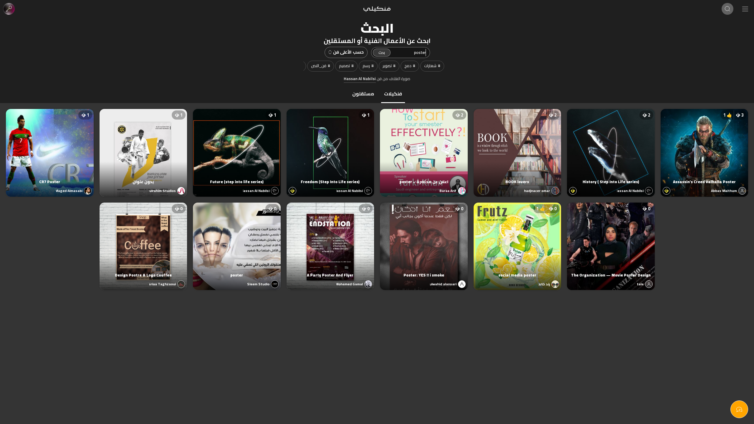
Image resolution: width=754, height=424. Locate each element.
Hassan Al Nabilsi (360, 78)
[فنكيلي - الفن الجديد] (377, 9)
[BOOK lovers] (517, 147)
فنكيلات (393, 93)
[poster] (237, 241)
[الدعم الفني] (739, 409)
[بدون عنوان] (143, 147)
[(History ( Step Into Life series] (611, 147)
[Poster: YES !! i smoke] (424, 241)
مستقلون (363, 93)
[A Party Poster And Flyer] (330, 241)
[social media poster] (517, 241)
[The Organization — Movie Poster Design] (611, 241)
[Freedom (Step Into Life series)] (330, 147)
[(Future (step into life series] (237, 147)
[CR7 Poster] (50, 147)
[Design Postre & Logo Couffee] (143, 241)
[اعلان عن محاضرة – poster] (424, 147)
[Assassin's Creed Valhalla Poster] (704, 147)
